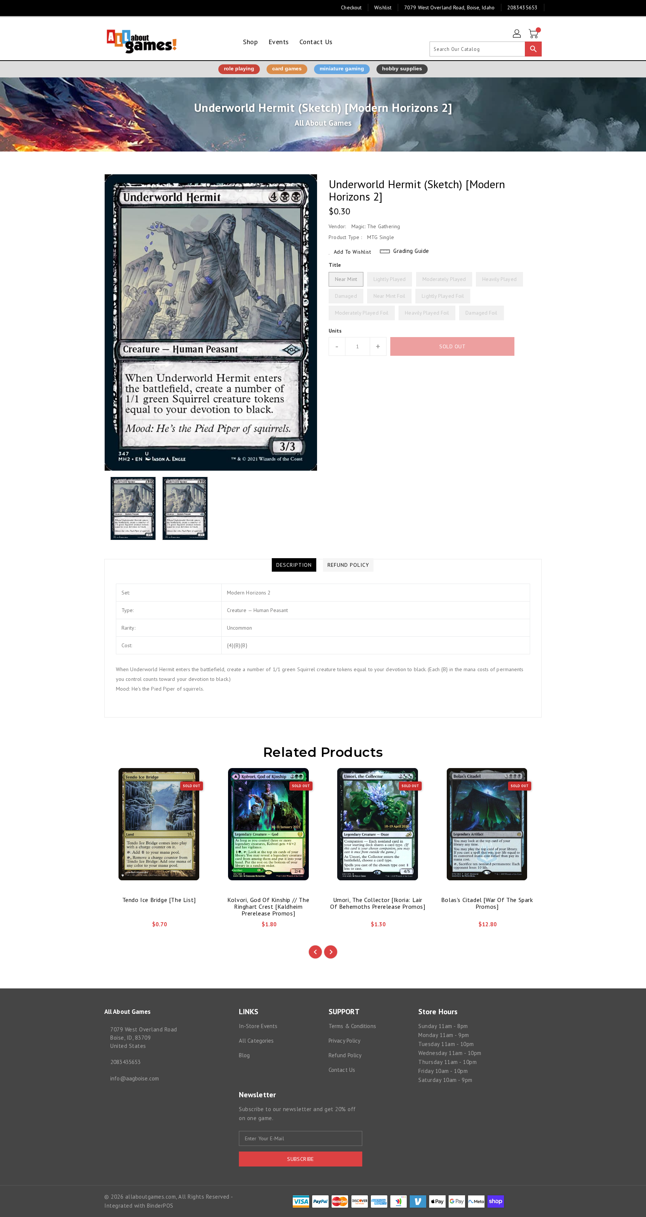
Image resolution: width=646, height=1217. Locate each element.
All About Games (323, 123)
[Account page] (517, 34)
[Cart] (534, 34)
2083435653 (125, 1061)
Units (335, 330)
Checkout (351, 7)
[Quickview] (116, 926)
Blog (244, 1055)
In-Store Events (258, 1026)
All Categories (256, 1040)
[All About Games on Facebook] (93, 7)
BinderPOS (160, 1205)
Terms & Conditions (352, 1026)
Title (335, 265)
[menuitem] (250, 41)
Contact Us (342, 1069)
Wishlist (382, 7)
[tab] (294, 565)
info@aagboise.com (134, 1078)
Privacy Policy (344, 1040)
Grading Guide (411, 250)
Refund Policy (345, 1055)
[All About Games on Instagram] (108, 7)
